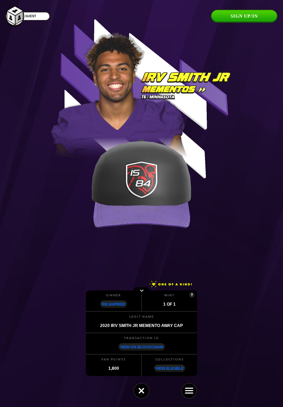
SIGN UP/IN (244, 16)
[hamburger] (189, 391)
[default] (141, 391)
